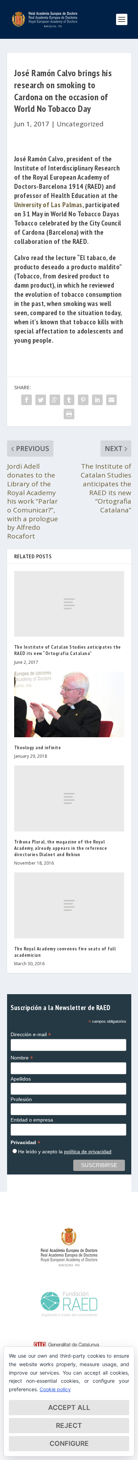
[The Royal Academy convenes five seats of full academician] (69, 905)
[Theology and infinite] (69, 705)
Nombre (22, 1058)
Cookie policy (55, 1389)
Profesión (21, 1099)
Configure (69, 1444)
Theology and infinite (37, 747)
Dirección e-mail (31, 1034)
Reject (69, 1426)
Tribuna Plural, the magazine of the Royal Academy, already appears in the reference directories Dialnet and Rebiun (60, 848)
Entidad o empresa (32, 1120)
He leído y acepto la (64, 1151)
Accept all (69, 1408)
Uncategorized (80, 123)
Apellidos (21, 1079)
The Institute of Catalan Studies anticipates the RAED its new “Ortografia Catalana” (67, 650)
